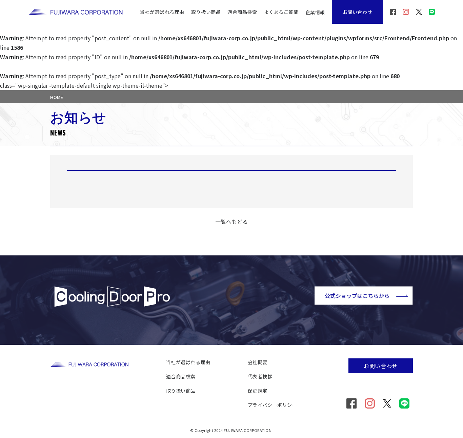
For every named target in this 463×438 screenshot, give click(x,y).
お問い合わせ (357, 11)
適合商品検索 (242, 11)
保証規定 (257, 390)
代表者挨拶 (260, 376)
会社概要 (257, 362)
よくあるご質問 (281, 11)
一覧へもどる (231, 221)
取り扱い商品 (206, 11)
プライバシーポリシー (272, 404)
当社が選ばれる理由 (162, 11)
